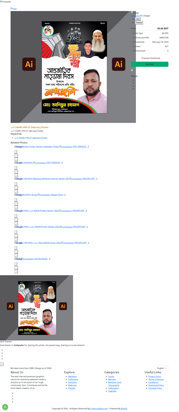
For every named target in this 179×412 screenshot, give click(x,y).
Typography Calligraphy (113, 386)
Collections (73, 379)
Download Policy (156, 385)
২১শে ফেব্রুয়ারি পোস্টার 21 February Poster (30, 137)
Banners (112, 379)
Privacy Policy (154, 376)
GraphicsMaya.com (99, 408)
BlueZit (124, 408)
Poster (111, 376)
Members (72, 376)
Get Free (150, 64)
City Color (135, 15)
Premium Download (150, 58)
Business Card (114, 382)
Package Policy (155, 388)
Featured (72, 385)
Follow (139, 22)
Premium (72, 382)
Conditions (153, 382)
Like (138, 19)
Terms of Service (156, 379)
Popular (71, 388)
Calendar (112, 391)
